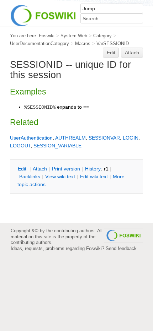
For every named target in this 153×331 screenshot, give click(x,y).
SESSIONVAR (104, 138)
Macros (82, 43)
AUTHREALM (70, 138)
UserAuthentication (31, 138)
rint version (66, 169)
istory (93, 169)
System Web (73, 35)
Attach (132, 52)
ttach (40, 169)
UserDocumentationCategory (39, 43)
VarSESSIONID (112, 43)
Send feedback (121, 248)
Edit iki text (94, 176)
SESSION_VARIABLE (57, 145)
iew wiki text (60, 176)
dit (23, 169)
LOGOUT (20, 145)
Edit (111, 52)
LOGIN (130, 138)
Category (102, 35)
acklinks (29, 176)
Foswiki (46, 35)
